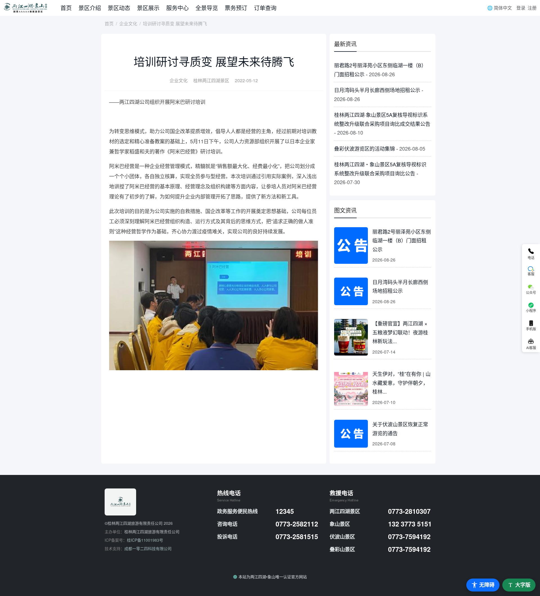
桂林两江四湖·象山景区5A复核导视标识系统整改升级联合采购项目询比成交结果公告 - (382, 123)
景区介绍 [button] (89, 8)
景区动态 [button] (119, 8)
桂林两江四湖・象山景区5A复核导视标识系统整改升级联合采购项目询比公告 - (380, 173)
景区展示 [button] (148, 8)
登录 (520, 8)
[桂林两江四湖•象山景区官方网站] (30, 8)
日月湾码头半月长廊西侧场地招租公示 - (378, 94)
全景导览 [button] (206, 8)
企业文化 (128, 23)
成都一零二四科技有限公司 (148, 548)
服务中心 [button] (177, 8)
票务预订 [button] (236, 8)
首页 (66, 8)
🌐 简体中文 (499, 8)
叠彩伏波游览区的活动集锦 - (379, 148)
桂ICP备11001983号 (145, 540)
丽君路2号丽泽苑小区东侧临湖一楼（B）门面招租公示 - (380, 69)
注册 (532, 8)
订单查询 (265, 8)
